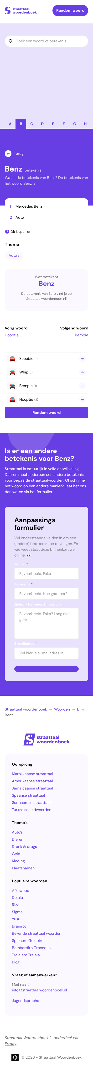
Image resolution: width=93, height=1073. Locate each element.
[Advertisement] (46, 70)
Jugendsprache (25, 1000)
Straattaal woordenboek (26, 709)
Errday (10, 1043)
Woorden (62, 709)
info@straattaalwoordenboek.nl (39, 990)
